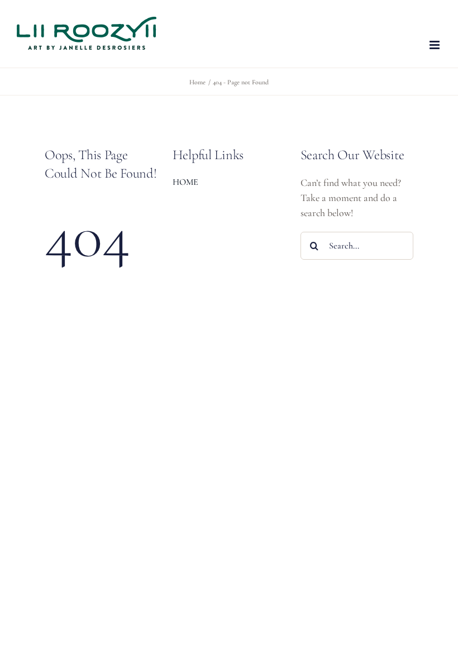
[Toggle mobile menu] (435, 45)
